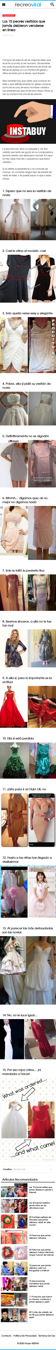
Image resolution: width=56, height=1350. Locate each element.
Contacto (6, 1335)
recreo (28, 4)
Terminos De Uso (46, 1335)
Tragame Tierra (9, 15)
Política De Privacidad (24, 1335)
